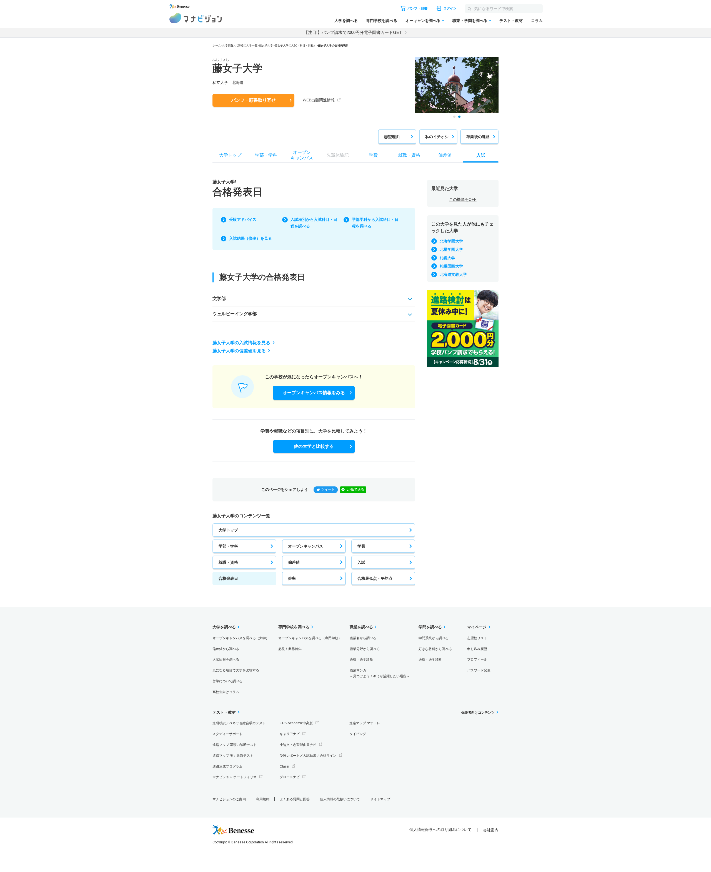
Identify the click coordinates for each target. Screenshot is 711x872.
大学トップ (228, 530)
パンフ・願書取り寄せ (253, 100)
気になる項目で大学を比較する (235, 670)
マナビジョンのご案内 (229, 799)
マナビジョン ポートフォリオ (234, 777)
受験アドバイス (242, 219)
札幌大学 (447, 258)
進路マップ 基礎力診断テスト (234, 745)
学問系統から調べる (434, 638)
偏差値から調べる (225, 649)
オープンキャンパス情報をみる (314, 392)
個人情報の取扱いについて (340, 799)
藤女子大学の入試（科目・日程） (295, 45)
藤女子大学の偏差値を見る (239, 350)
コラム (537, 20)
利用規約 (262, 799)
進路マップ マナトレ (364, 723)
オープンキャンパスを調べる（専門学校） (310, 638)
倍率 (292, 578)
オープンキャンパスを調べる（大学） (240, 638)
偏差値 (294, 562)
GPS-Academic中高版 (296, 723)
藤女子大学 (266, 45)
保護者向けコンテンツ (478, 712)
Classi (284, 766)
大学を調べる (346, 20)
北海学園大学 (451, 241)
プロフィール (477, 659)
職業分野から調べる (365, 649)
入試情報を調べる (225, 659)
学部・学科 (228, 546)
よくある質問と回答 (295, 799)
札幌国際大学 (451, 266)
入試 (361, 562)
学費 (361, 546)
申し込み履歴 (477, 649)
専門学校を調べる (381, 20)
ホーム (216, 45)
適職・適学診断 (361, 659)
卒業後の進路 (478, 136)
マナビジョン (195, 18)
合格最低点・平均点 (374, 578)
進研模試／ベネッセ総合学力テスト (239, 723)
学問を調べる (430, 627)
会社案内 (491, 830)
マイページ (477, 627)
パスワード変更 (478, 670)
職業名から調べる (363, 638)
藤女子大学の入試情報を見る (241, 342)
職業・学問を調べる (469, 20)
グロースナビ (290, 777)
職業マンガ (380, 673)
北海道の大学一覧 (246, 45)
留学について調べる (227, 681)
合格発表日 (228, 578)
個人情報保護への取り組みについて (440, 829)
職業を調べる (361, 627)
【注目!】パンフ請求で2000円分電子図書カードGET (353, 32)
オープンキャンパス (305, 546)
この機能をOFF (463, 199)
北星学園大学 (451, 249)
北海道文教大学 (453, 274)
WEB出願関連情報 (319, 100)
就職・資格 (228, 562)
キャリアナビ (290, 734)
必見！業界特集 (290, 649)
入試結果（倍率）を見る (250, 238)
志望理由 (392, 136)
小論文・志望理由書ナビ (298, 745)
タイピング (357, 734)
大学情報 (228, 45)
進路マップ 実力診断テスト (232, 756)
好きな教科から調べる (435, 649)
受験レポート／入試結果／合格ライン (308, 756)
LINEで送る (355, 489)
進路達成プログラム (227, 766)
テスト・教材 (511, 20)
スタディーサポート (227, 734)
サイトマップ (380, 799)
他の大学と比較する (314, 446)
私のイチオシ (437, 136)
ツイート (328, 489)
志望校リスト (477, 638)
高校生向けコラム (225, 692)
